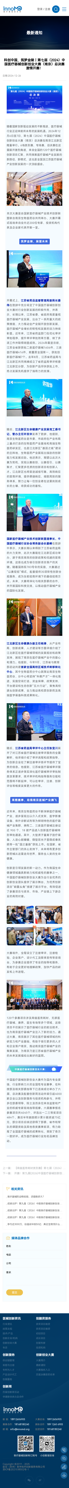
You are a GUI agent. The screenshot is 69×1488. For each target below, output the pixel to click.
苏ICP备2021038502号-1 (16, 1469)
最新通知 (40, 1365)
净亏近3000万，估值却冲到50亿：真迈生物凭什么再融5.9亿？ (35, 1224)
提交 (14, 1292)
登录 (40, 9)
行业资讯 (7, 1324)
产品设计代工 (10, 1374)
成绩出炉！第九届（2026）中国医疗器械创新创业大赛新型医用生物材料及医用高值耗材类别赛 (35, 1210)
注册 (47, 9)
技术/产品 (8, 1333)
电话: (8, 1254)
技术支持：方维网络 (13, 1472)
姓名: (8, 1246)
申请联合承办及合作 (13, 1396)
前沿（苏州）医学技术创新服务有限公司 (24, 1466)
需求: (8, 1272)
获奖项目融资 (43, 1324)
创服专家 (40, 1343)
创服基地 (7, 1379)
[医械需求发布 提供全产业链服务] (64, 1466)
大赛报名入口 (43, 1370)
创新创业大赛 (10, 1343)
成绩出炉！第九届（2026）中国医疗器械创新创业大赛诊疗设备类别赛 (35, 1217)
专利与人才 (8, 1370)
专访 (5, 1347)
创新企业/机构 (10, 1338)
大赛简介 (40, 1360)
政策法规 (7, 1328)
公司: (8, 1263)
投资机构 (40, 1347)
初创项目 (40, 1333)
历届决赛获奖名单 (45, 1374)
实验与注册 (8, 1365)
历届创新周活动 (11, 1392)
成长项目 (40, 1338)
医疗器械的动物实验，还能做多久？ (26, 1196)
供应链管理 (8, 1360)
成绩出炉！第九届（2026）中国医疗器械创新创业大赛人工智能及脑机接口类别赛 (35, 1203)
